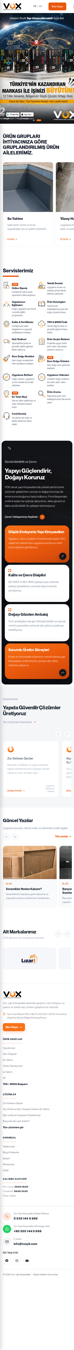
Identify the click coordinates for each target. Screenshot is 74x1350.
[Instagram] (17, 1261)
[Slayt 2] (38, 120)
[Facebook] (7, 1261)
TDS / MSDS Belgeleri (15, 1084)
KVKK (6, 1170)
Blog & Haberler (11, 1152)
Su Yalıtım (8, 1060)
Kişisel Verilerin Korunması (45, 1274)
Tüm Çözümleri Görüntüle (17, 722)
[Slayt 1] (34, 120)
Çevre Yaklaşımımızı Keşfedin (21, 516)
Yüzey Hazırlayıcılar (13, 1065)
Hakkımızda (9, 1146)
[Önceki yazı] (6, 836)
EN (40, 6)
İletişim (6, 1158)
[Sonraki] (67, 734)
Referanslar (9, 1164)
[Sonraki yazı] (15, 836)
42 (4, 1077)
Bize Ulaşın (57, 6)
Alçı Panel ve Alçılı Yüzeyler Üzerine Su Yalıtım (26, 1109)
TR (34, 6)
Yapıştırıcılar (9, 1048)
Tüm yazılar (63, 836)
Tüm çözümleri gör (13, 1127)
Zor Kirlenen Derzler (13, 1103)
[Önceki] (58, 734)
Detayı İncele (14, 790)
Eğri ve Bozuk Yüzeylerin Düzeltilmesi (22, 1115)
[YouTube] (27, 1261)
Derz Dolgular (10, 1053)
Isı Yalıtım (7, 1071)
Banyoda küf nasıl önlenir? (16, 1121)
